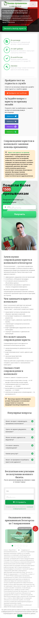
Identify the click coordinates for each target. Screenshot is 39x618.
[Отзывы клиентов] (35, 529)
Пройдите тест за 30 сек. (17, 93)
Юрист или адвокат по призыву (18, 152)
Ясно (19, 615)
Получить (19, 214)
